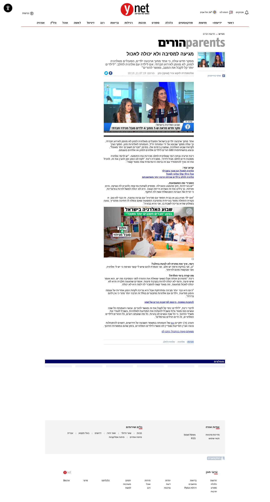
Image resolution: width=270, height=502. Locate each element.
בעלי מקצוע (84, 433)
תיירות (147, 480)
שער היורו (111, 433)
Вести (66, 480)
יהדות (168, 480)
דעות (168, 484)
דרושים (98, 433)
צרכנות (167, 488)
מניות (139, 433)
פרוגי (85, 480)
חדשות (213, 480)
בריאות (193, 480)
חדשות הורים (209, 34)
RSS (193, 438)
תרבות (214, 491)
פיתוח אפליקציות (116, 437)
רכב (148, 488)
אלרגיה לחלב (169, 342)
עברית (70, 433)
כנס (172, 323)
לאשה (128, 488)
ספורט (214, 488)
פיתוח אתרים (136, 437)
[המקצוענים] (216, 459)
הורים (221, 34)
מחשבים (193, 484)
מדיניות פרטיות (212, 434)
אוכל (148, 484)
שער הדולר (126, 433)
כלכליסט (105, 480)
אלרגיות (181, 342)
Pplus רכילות (190, 488)
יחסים (128, 480)
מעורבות (127, 484)
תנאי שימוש (214, 438)
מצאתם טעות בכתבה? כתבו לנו (178, 331)
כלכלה (214, 484)
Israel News (190, 434)
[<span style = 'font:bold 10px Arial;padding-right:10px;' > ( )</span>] (149, 232)
